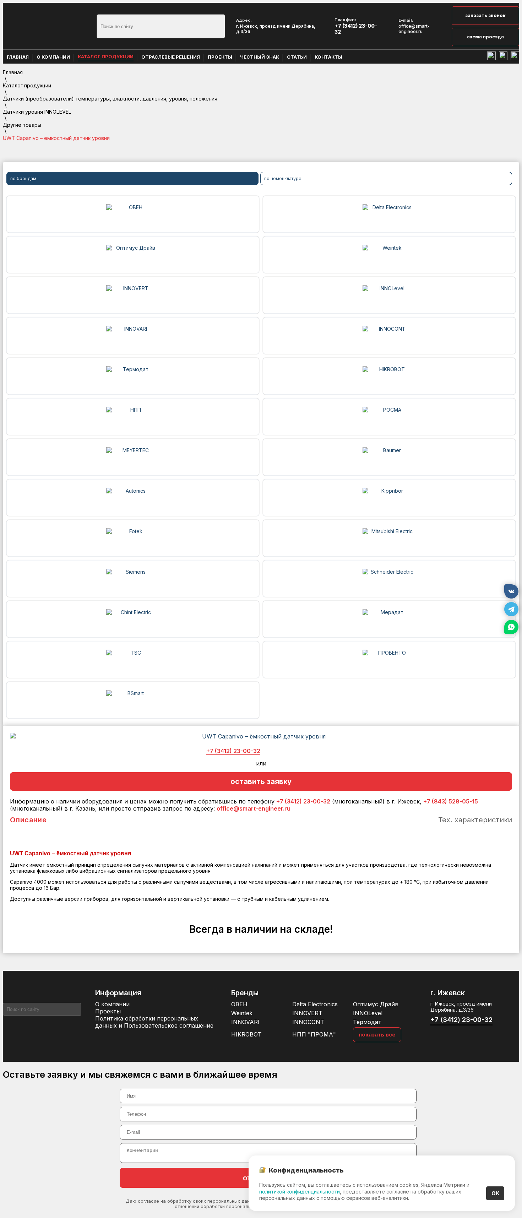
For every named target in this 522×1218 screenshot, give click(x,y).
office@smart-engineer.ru (414, 28)
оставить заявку (261, 781)
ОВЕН (239, 1004)
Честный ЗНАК (259, 57)
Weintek (241, 1013)
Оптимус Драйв (375, 1004)
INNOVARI (245, 1021)
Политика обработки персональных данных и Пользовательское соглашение (154, 1022)
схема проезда (485, 36)
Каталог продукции (106, 56)
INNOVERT (307, 1013)
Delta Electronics (315, 1004)
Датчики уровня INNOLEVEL (37, 112)
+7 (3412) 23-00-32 (356, 29)
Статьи (297, 57)
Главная (18, 57)
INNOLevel (367, 1013)
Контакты (328, 57)
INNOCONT (308, 1021)
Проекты (220, 57)
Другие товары (22, 125)
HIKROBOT (246, 1034)
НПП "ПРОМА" (314, 1034)
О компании (53, 57)
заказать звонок (485, 15)
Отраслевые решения (170, 57)
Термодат (367, 1021)
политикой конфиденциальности (299, 1192)
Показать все (377, 1034)
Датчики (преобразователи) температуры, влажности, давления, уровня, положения (110, 99)
